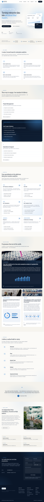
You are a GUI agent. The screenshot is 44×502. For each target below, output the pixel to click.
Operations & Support (22, 492)
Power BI (28, 495)
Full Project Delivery (21, 491)
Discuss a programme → (7, 116)
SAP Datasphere (29, 492)
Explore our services (6, 26)
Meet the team (5, 427)
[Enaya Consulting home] (4, 2)
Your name (27, 458)
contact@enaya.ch (39, 500)
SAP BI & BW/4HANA (30, 489)
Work (28, 1)
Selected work (38, 492)
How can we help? (28, 467)
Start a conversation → (16, 26)
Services (20, 1)
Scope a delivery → (6, 139)
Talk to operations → (6, 159)
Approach (32, 1)
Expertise (24, 1)
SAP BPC (28, 491)
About (36, 1)
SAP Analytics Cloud (30, 494)
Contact (40, 1)
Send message (33, 474)
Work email (35, 458)
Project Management (22, 489)
